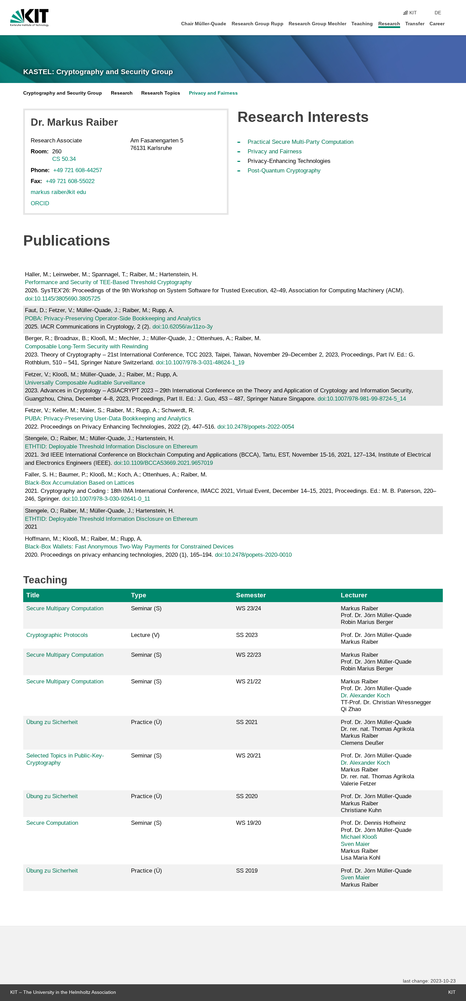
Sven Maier (355, 844)
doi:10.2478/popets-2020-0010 (253, 555)
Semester (251, 595)
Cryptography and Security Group (62, 93)
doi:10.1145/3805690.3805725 (62, 298)
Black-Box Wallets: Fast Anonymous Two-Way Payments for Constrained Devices (129, 546)
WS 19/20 (248, 823)
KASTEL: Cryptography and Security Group (98, 72)
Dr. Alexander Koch (365, 695)
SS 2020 (247, 796)
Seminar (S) (146, 608)
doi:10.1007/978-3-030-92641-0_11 (106, 499)
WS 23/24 (248, 608)
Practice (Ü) (146, 722)
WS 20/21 (248, 755)
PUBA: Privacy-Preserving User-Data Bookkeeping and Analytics (108, 418)
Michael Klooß (359, 837)
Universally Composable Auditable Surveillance (85, 382)
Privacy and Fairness (213, 93)
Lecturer (354, 595)
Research (389, 23)
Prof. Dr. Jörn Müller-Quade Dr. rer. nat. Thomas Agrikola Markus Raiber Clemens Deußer (377, 732)
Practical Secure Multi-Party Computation (300, 142)
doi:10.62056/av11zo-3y (182, 326)
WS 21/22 (248, 681)
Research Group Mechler (317, 23)
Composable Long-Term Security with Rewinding (86, 346)
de (438, 12)
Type (138, 595)
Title (33, 595)
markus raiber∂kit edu (58, 192)
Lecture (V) (145, 635)
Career (437, 23)
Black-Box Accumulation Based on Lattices (79, 482)
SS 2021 (247, 722)
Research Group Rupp (257, 23)
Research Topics (160, 93)
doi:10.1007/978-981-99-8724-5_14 (362, 398)
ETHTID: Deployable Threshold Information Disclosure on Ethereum (111, 446)
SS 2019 (247, 870)
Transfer (414, 23)
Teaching (362, 23)
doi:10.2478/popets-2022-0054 (255, 426)
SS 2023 (247, 635)
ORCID (40, 203)
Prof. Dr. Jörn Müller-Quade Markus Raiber (376, 638)
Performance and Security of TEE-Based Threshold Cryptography (108, 282)
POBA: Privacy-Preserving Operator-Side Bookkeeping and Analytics (113, 318)
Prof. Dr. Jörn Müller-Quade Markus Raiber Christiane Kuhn (376, 803)
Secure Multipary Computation (64, 608)
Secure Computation (52, 823)
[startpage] (454, 23)
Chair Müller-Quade (203, 23)
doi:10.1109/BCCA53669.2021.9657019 (163, 463)
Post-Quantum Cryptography (284, 170)
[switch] (454, 13)
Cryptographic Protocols (57, 635)
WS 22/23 (248, 655)
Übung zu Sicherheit (52, 722)
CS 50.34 (64, 159)
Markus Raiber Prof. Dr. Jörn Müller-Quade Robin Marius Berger (376, 615)
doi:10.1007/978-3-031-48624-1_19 (200, 362)
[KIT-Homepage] (29, 18)
